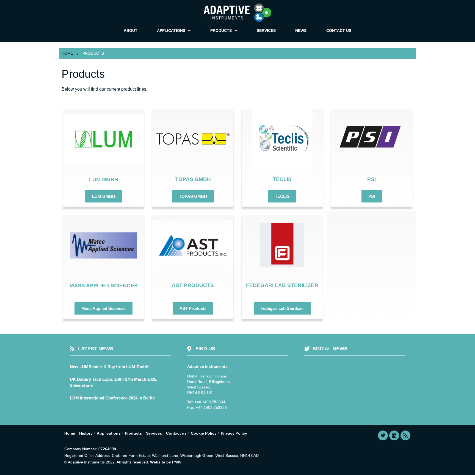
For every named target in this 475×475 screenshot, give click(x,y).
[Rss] (405, 435)
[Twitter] (383, 435)
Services (154, 433)
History (86, 433)
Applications (109, 433)
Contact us (176, 433)
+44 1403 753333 (209, 402)
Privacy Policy (234, 433)
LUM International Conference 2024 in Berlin (112, 398)
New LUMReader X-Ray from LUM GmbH (109, 366)
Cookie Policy (204, 433)
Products (133, 433)
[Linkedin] (394, 435)
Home (67, 53)
